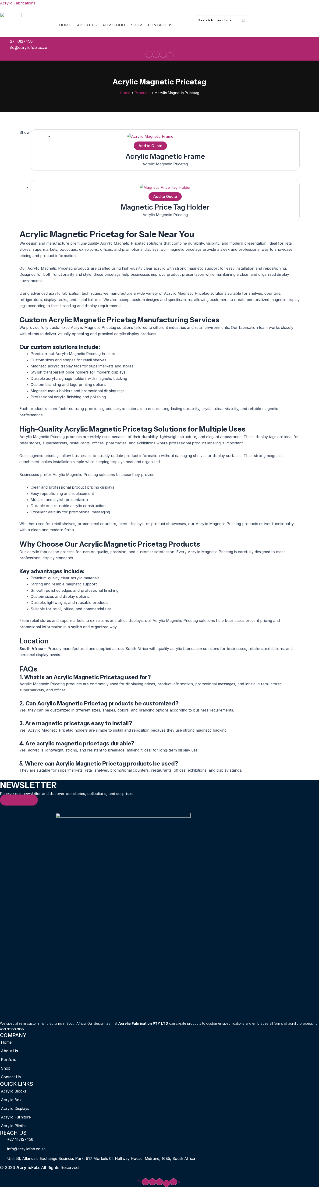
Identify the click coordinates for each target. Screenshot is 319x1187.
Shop (136, 25)
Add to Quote (150, 145)
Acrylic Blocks (13, 1091)
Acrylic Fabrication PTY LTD (143, 1023)
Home (65, 25)
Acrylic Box (11, 1099)
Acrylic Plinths (13, 1125)
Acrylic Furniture (16, 1117)
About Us (87, 25)
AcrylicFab (27, 1167)
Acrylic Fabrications (17, 3)
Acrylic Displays (15, 1108)
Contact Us (160, 25)
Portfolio (114, 25)
